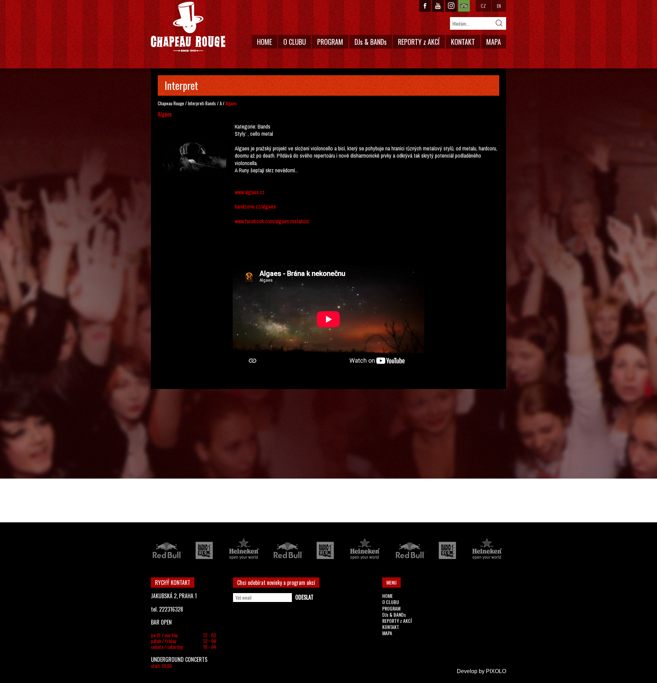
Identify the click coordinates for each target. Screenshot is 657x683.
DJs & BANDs (371, 42)
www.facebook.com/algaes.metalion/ (272, 221)
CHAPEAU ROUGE (188, 27)
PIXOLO (496, 671)
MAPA (493, 42)
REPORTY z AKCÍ (419, 42)
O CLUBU (294, 42)
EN (499, 5)
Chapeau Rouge (171, 103)
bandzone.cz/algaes (255, 206)
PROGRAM (330, 42)
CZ (483, 5)
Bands (210, 103)
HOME (264, 42)
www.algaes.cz (250, 192)
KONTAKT (463, 42)
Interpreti (196, 103)
